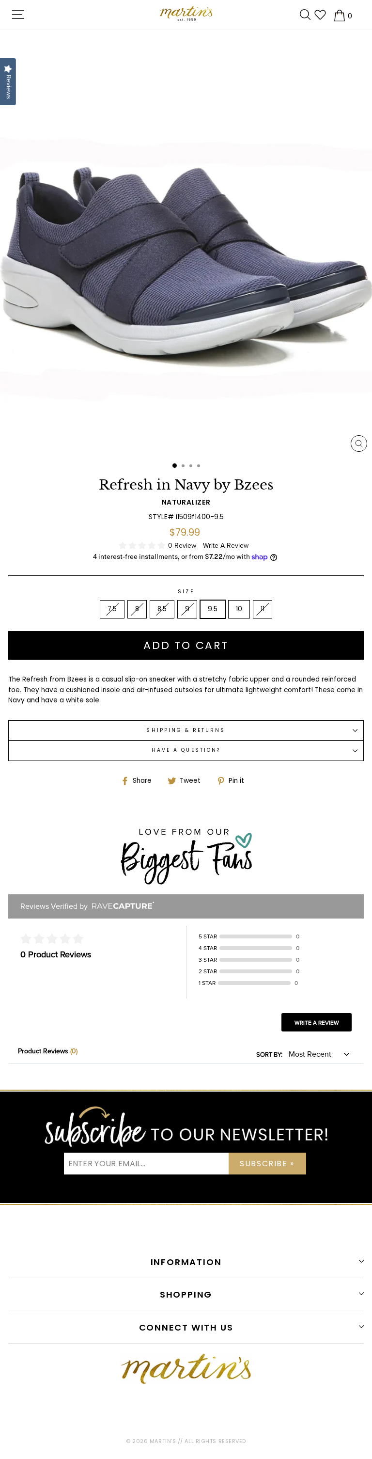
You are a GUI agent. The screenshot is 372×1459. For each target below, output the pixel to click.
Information (186, 1262)
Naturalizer (186, 502)
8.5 (162, 609)
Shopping (186, 1294)
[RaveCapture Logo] (121, 906)
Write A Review (225, 545)
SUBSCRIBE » (267, 1163)
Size (186, 591)
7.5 (112, 609)
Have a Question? (186, 750)
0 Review (183, 545)
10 (239, 609)
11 (262, 609)
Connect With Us (186, 1327)
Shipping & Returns (185, 730)
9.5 (212, 609)
